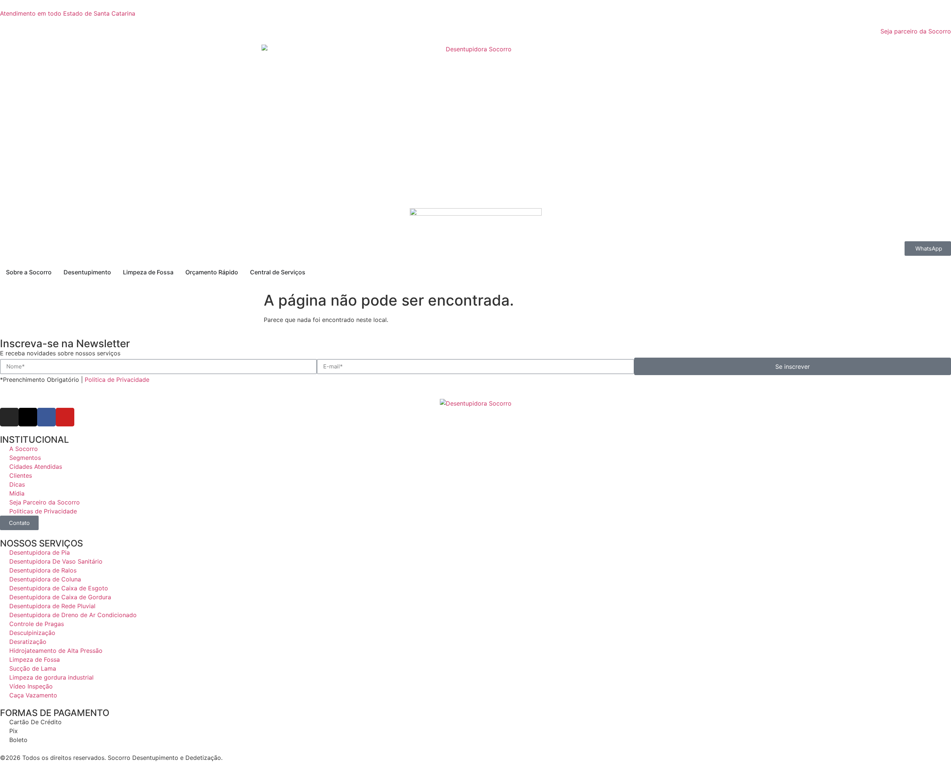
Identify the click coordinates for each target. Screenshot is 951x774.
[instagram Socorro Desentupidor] (9, 417)
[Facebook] (46, 417)
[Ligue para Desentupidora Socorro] (476, 224)
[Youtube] (65, 417)
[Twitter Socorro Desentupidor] (28, 417)
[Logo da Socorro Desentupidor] (476, 122)
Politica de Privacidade (119, 379)
